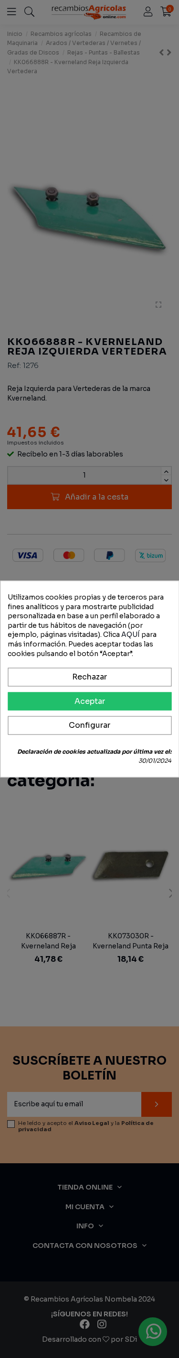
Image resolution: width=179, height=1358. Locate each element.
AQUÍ (130, 634)
